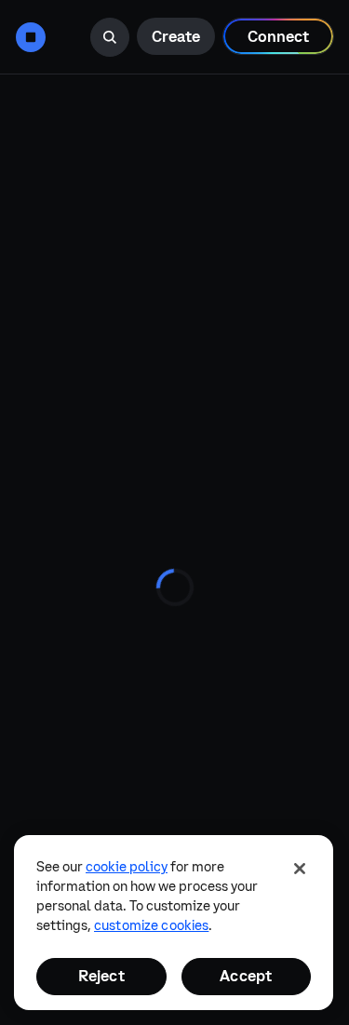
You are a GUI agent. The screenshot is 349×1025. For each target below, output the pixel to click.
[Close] (300, 868)
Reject (101, 975)
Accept (246, 975)
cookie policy (127, 866)
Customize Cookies (151, 925)
